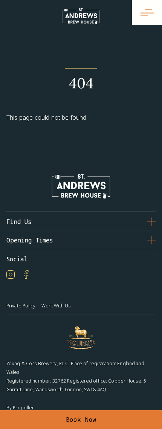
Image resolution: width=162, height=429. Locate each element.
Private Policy (20, 305)
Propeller (23, 407)
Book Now (81, 419)
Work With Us (55, 305)
